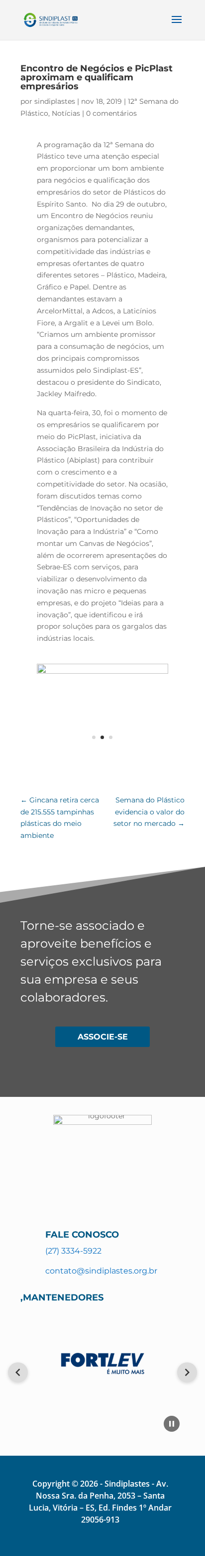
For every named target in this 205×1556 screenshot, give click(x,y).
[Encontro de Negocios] (102, 671)
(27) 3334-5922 (73, 1251)
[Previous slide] (18, 1372)
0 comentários (111, 113)
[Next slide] (187, 1372)
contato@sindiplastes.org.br (101, 1271)
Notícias (66, 113)
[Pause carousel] (172, 1424)
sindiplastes (54, 101)
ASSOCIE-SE (103, 1036)
